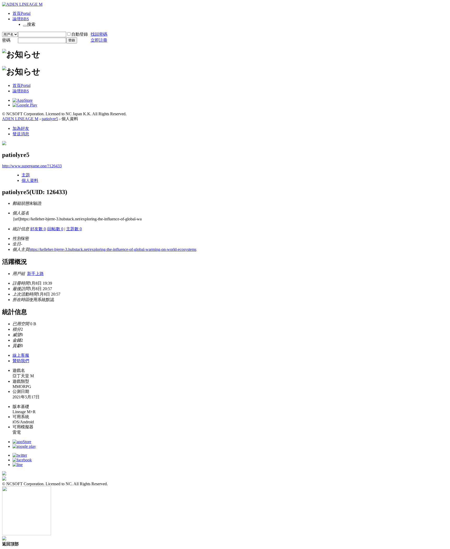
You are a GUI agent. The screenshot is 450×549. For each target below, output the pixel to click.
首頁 (21, 13)
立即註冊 (99, 40)
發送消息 (20, 134)
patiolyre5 (50, 119)
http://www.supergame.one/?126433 (32, 166)
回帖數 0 (55, 229)
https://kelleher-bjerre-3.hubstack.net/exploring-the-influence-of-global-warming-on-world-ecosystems (112, 249)
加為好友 (20, 128)
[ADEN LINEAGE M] (22, 4)
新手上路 (35, 273)
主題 (26, 175)
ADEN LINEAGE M (20, 119)
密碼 (6, 40)
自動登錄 (79, 34)
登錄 (71, 40)
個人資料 (30, 180)
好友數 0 (38, 229)
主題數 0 (74, 229)
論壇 (20, 19)
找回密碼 (99, 34)
